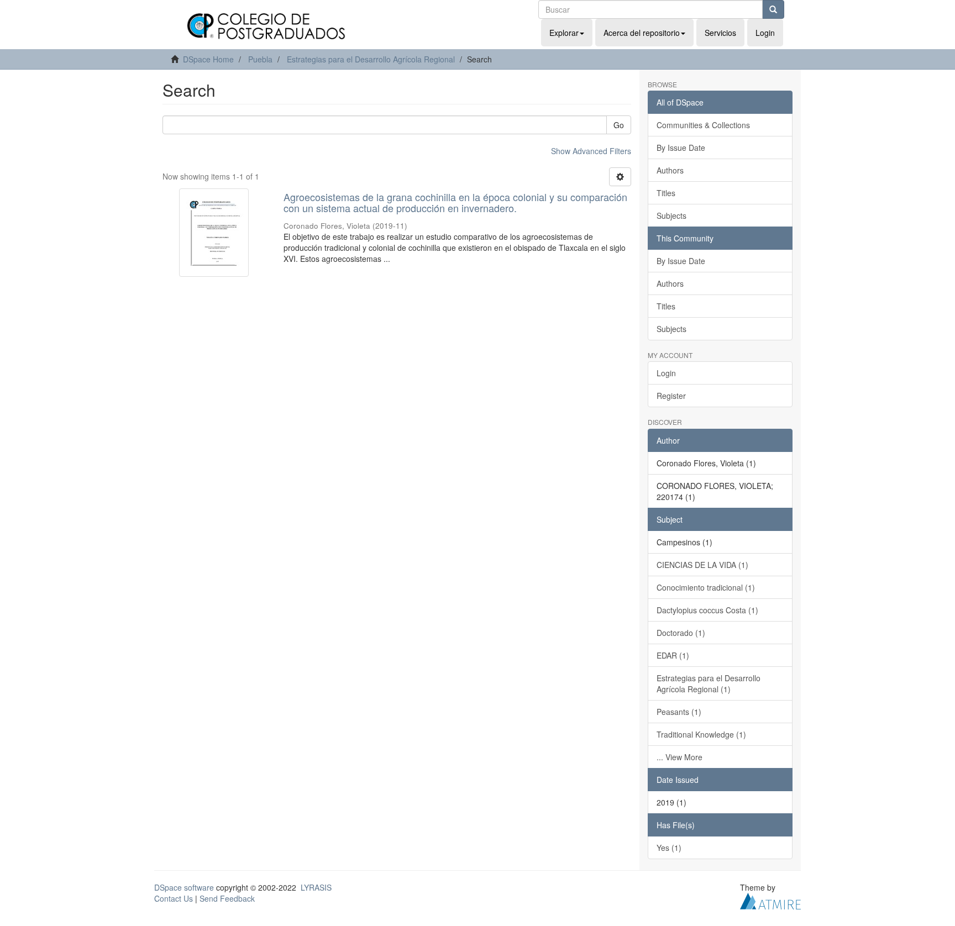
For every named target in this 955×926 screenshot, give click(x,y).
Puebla (260, 59)
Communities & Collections (703, 124)
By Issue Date (681, 147)
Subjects (671, 215)
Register (671, 395)
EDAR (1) (673, 655)
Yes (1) (669, 847)
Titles (666, 192)
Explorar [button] (564, 32)
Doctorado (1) (681, 632)
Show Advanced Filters (591, 150)
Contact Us (173, 898)
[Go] (773, 9)
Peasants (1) (679, 711)
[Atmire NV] (770, 899)
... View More (679, 756)
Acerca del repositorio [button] (642, 32)
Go (618, 124)
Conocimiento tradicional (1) (706, 587)
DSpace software (184, 887)
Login (666, 372)
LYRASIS (316, 887)
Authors (670, 170)
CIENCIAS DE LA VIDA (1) (702, 564)
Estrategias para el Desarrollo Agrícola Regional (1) (708, 683)
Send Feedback (227, 898)
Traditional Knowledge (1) (701, 734)
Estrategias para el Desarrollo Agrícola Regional (371, 59)
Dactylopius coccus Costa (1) (707, 609)
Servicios (720, 32)
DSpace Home (208, 59)
